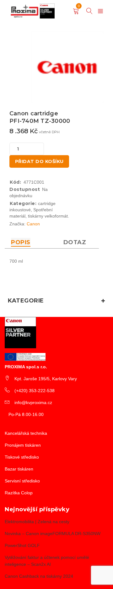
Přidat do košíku (39, 161)
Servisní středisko (22, 480)
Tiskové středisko (22, 457)
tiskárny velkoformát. (48, 215)
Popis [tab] (20, 242)
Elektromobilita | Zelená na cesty (37, 521)
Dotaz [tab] (74, 242)
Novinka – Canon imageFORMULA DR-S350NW (52, 533)
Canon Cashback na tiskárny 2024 (39, 576)
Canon (33, 223)
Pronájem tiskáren (23, 445)
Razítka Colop (19, 492)
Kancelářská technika (26, 433)
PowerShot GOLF (22, 545)
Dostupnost (24, 189)
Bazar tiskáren (19, 468)
